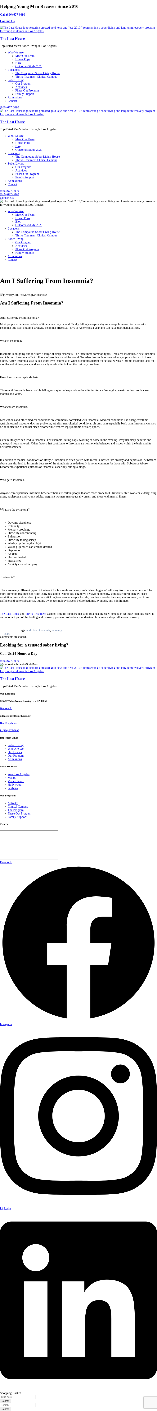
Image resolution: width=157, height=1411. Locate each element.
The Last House (12, 39)
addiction (32, 630)
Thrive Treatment (35, 613)
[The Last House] (78, 31)
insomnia (44, 630)
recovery (57, 630)
